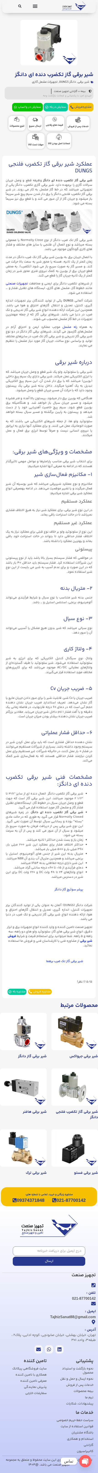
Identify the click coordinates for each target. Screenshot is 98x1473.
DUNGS (68, 300)
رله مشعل (69, 327)
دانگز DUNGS (67, 82)
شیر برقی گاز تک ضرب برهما (64, 961)
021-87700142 (71, 1200)
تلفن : (91, 1293)
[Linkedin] (59, 1349)
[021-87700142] (54, 1200)
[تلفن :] (93, 1285)
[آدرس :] (93, 1322)
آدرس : (90, 1330)
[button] (35, 6)
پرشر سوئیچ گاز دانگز (68, 889)
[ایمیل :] (93, 1303)
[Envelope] (38, 1349)
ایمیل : (90, 1311)
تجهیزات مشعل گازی (45, 82)
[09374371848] (14, 1200)
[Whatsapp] (49, 1349)
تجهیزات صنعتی (17, 283)
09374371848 (30, 1200)
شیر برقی (83, 82)
